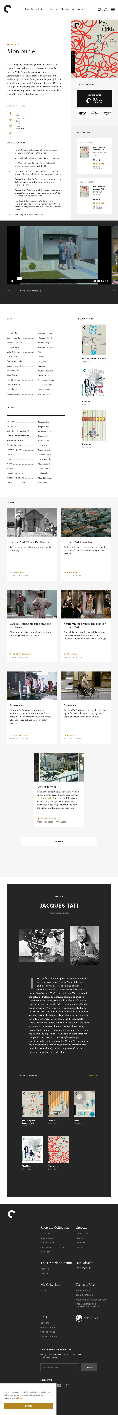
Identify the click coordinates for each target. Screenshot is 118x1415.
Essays (13, 576)
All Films (45, 1234)
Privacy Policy (84, 1291)
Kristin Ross (72, 572)
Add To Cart (99, 164)
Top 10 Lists (82, 1234)
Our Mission (85, 1262)
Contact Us (84, 1268)
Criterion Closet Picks (52, 1247)
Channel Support (49, 1337)
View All (94, 1076)
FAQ (43, 1317)
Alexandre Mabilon (48, 819)
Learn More (16, 1398)
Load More (59, 841)
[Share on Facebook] (10, 113)
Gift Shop (45, 1252)
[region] (28, 1399)
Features (80, 1243)
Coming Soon (47, 1243)
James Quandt (73, 654)
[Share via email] (10, 126)
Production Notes (45, 822)
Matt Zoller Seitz (20, 735)
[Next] (113, 261)
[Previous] (4, 261)
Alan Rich (71, 735)
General (45, 1323)
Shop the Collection (34, 9)
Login (43, 1291)
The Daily (81, 1247)
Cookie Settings (84, 1295)
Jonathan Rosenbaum (22, 654)
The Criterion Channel (72, 9)
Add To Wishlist (97, 168)
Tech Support (47, 1332)
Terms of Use (85, 1284)
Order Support (48, 1328)
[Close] (53, 1387)
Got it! (28, 1406)
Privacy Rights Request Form (91, 1300)
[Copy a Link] (10, 133)
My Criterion (50, 1284)
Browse (44, 1269)
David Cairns (18, 572)
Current (53, 9)
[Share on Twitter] (10, 120)
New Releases (47, 1238)
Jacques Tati (14, 44)
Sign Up (44, 1273)
